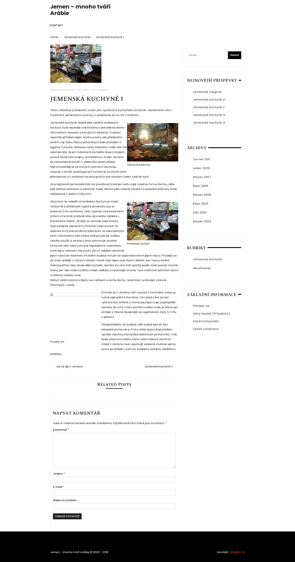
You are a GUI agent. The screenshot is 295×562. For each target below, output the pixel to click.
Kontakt (56, 25)
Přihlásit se (201, 306)
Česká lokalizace (206, 329)
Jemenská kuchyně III (209, 123)
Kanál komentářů (206, 321)
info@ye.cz (237, 552)
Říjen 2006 (200, 186)
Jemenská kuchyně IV (209, 115)
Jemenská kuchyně (61, 90)
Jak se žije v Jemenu (69, 366)
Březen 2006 (202, 195)
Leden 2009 (201, 168)
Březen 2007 (202, 177)
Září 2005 (200, 213)
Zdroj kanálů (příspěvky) (211, 314)
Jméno (59, 474)
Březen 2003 (202, 221)
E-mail (58, 487)
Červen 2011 (201, 159)
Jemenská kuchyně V (209, 107)
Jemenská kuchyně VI (209, 100)
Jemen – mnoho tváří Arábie (80, 10)
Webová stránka (64, 500)
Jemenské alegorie (207, 92)
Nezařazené (201, 268)
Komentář (61, 430)
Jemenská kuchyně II (158, 366)
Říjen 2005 (200, 204)
